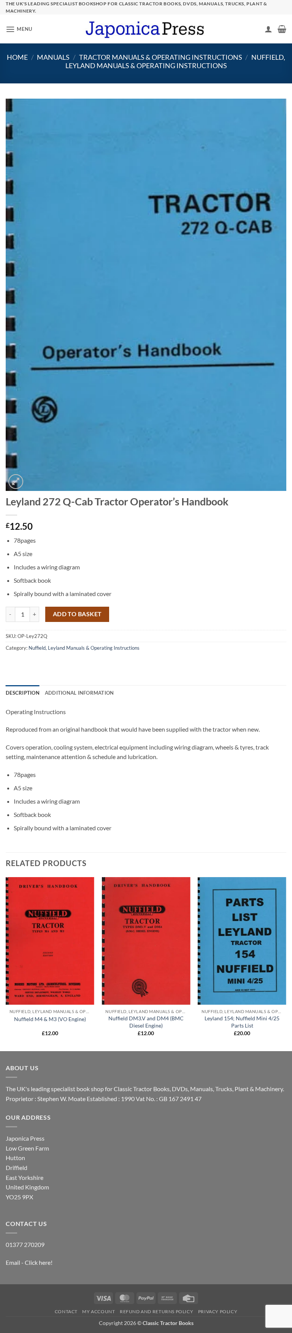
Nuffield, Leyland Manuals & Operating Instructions (175, 61)
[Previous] (6, 963)
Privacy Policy (218, 1311)
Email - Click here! (29, 1262)
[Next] (286, 963)
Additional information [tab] (79, 693)
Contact (66, 1311)
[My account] (268, 29)
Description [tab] (23, 693)
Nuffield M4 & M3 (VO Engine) (50, 1019)
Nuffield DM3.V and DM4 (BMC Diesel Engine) (146, 1022)
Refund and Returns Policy (156, 1311)
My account (98, 1311)
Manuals (53, 57)
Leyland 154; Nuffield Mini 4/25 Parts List (242, 1022)
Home (17, 57)
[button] (19, 29)
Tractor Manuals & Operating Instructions (160, 57)
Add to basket (77, 614)
